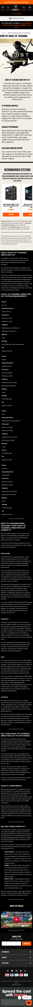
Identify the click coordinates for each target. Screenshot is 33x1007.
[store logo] (16, 8)
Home (3, 33)
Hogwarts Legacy (15, 227)
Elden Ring (28, 223)
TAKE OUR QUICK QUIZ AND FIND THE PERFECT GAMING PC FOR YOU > (16, 25)
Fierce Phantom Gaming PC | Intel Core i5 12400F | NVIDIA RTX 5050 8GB (11, 206)
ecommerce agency (16, 984)
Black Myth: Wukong (9, 225)
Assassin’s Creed (5, 221)
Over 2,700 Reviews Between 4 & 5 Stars (16, 2)
